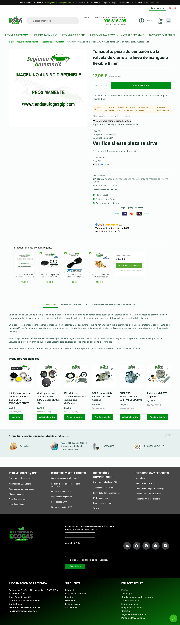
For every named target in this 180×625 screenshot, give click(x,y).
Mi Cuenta (149, 21)
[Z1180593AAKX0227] (137, 446)
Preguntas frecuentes (132, 607)
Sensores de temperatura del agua (150, 488)
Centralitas (140, 478)
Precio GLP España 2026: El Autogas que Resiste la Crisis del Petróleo (74, 446)
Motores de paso (100, 498)
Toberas (96, 508)
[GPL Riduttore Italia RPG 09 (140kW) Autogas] (104, 376)
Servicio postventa (130, 600)
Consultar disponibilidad (163, 108)
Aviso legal (126, 593)
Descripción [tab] (50, 305)
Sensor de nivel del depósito (147, 499)
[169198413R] (96, 446)
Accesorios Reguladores (118, 179)
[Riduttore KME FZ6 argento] (159, 376)
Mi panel (69, 590)
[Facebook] (136, 546)
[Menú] (168, 20)
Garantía (125, 611)
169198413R (108, 446)
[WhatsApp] (156, 546)
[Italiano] (175, 8)
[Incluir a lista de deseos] (28, 369)
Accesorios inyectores (103, 488)
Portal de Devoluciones (133, 618)
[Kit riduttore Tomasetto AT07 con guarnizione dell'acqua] (76, 376)
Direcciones (71, 600)
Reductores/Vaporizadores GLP (65, 478)
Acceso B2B (159, 8)
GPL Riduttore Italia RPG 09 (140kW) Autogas (102, 396)
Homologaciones (129, 604)
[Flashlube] (13, 446)
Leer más (16, 417)
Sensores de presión (144, 483)
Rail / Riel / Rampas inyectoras (106, 493)
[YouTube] (165, 546)
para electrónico (73, 543)
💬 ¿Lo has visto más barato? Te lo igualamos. (111, 116)
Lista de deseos (73, 604)
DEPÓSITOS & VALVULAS (45, 35)
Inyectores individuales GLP (105, 482)
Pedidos (69, 597)
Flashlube (24, 446)
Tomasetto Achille (111, 185)
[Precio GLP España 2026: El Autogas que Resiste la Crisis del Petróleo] (54, 446)
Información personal (75, 593)
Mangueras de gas (17, 494)
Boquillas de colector (102, 503)
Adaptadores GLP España (20, 484)
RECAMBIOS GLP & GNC (73, 35)
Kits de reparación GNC (61, 507)
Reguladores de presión (61, 497)
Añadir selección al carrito (129, 265)
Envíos (124, 590)
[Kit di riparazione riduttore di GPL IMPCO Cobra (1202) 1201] (48, 376)
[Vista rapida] (28, 375)
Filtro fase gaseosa (17, 499)
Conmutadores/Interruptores (148, 494)
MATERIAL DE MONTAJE (132, 35)
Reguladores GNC (59, 502)
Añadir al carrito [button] (47, 417)
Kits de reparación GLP (61, 491)
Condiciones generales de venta (137, 597)
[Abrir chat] (173, 618)
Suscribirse (75, 566)
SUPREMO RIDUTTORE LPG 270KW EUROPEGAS (131, 396)
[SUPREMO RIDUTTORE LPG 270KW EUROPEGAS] (131, 376)
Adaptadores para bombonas (21, 489)
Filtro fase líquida (16, 504)
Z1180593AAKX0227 (154, 446)
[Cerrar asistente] (114, 134)
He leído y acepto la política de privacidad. (88, 560)
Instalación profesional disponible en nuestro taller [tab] (110, 305)
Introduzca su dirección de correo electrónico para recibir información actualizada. (89, 528)
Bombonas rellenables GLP (21, 478)
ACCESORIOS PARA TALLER (162, 35)
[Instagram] (146, 546)
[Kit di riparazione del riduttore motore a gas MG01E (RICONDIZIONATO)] (21, 376)
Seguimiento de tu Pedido (134, 614)
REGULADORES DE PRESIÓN (144, 179)
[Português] (170, 8)
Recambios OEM (16, 35)
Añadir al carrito (141, 85)
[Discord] (127, 546)
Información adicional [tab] (71, 305)
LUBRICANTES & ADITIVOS (102, 35)
